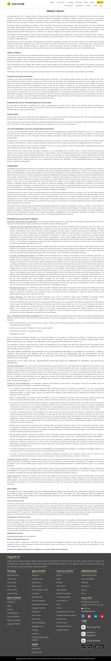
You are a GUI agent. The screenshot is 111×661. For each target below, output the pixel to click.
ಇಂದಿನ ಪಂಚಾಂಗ (36, 582)
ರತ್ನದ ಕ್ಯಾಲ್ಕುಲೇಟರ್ (62, 590)
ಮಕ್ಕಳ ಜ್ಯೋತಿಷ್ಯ (36, 619)
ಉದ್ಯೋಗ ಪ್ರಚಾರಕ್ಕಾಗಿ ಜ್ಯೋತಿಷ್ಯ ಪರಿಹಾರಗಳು (40, 638)
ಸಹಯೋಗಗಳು (11, 602)
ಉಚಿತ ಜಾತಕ (35, 593)
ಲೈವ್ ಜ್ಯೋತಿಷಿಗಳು (36, 586)
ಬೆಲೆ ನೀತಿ (83, 593)
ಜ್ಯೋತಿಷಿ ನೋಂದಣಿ (37, 652)
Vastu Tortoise (61, 586)
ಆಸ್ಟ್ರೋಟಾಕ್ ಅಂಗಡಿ (37, 579)
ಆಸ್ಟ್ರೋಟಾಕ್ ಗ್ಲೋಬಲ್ (62, 630)
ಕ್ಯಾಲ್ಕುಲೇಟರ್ (79, 5)
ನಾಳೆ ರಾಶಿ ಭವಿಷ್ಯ (11, 582)
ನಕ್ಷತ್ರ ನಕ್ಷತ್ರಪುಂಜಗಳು (37, 626)
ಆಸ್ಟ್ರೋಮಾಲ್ (35, 575)
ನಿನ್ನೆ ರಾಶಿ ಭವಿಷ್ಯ (11, 579)
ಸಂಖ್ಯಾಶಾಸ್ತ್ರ (70, 2)
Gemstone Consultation (64, 593)
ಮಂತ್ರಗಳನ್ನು (35, 633)
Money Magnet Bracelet (64, 626)
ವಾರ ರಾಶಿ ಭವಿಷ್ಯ (11, 586)
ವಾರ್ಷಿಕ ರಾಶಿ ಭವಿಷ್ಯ (12, 593)
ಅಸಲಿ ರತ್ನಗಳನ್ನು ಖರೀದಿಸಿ (63, 597)
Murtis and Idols (61, 619)
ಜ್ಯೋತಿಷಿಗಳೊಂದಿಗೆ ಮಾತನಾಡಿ (39, 604)
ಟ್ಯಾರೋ (86, 2)
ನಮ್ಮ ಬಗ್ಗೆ (83, 590)
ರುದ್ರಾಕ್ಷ (58, 579)
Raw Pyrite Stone (62, 622)
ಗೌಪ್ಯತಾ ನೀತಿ (84, 582)
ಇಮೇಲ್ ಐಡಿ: (88, 610)
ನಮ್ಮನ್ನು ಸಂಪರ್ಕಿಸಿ (86, 598)
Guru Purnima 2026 (13, 616)
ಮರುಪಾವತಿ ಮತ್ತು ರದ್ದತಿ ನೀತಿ (88, 575)
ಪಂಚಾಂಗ (88, 5)
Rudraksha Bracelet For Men (65, 611)
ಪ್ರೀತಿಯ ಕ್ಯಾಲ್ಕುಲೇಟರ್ (13, 613)
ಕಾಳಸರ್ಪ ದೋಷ (36, 615)
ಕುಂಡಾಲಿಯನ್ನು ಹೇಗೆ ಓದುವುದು (40, 590)
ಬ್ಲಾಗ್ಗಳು (101, 5)
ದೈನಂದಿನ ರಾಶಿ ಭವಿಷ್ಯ (12, 575)
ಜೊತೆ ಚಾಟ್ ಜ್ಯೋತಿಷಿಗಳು (38, 600)
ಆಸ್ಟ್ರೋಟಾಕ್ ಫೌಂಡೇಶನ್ (13, 624)
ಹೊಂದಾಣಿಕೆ (78, 2)
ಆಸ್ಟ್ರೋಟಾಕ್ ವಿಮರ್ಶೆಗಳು (38, 608)
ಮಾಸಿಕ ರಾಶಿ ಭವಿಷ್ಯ (12, 590)
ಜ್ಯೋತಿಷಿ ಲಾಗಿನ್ (36, 648)
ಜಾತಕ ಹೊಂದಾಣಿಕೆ (37, 597)
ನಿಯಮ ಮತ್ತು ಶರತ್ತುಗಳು (87, 579)
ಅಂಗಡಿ (95, 5)
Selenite (59, 608)
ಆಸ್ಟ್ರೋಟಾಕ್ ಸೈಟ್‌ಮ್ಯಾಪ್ (13, 620)
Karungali (60, 582)
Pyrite (58, 604)
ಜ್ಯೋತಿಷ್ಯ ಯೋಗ (36, 611)
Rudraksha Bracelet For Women (66, 615)
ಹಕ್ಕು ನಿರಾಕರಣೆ (85, 586)
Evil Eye (59, 575)
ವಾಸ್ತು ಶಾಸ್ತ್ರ (10, 609)
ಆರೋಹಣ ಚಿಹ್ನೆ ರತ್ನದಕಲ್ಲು (39, 622)
